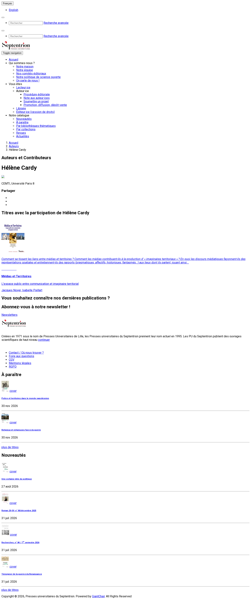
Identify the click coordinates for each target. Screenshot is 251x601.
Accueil (13, 59)
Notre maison (24, 66)
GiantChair (98, 596)
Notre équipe (24, 70)
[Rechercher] (2, 17)
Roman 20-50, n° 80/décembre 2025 (18, 510)
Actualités (22, 136)
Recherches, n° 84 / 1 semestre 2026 (20, 542)
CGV (11, 359)
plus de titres (10, 447)
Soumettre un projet (36, 101)
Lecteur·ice (23, 87)
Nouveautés (24, 119)
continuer (44, 340)
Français (7, 3)
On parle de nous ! (28, 80)
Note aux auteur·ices (37, 98)
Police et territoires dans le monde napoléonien (25, 398)
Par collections (25, 129)
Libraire (21, 108)
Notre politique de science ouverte (38, 77)
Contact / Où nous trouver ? (26, 352)
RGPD (13, 366)
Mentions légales (20, 363)
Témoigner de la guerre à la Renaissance (21, 574)
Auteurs (14, 146)
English (13, 10)
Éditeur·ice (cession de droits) (35, 112)
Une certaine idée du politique (16, 479)
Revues (21, 133)
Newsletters (9, 315)
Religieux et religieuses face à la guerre (21, 430)
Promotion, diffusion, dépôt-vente (45, 105)
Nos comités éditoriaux (31, 73)
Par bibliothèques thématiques (36, 126)
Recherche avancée (56, 23)
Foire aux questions (21, 356)
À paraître (22, 122)
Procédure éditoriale (37, 94)
